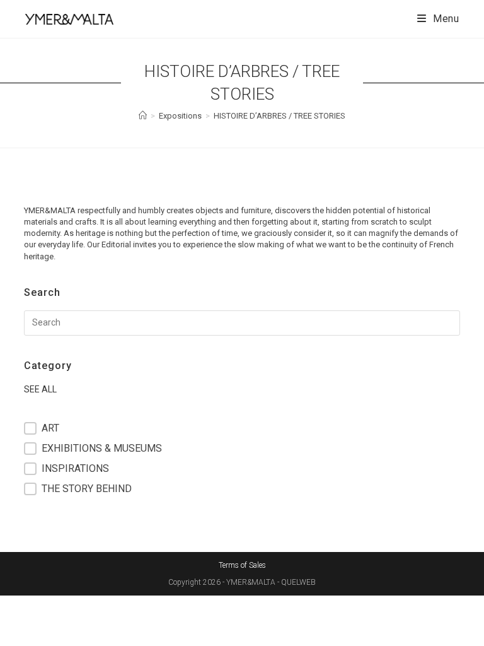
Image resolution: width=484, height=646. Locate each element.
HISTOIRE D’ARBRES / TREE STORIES (279, 115)
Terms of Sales (242, 565)
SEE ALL (40, 389)
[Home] (143, 115)
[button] (241, 428)
